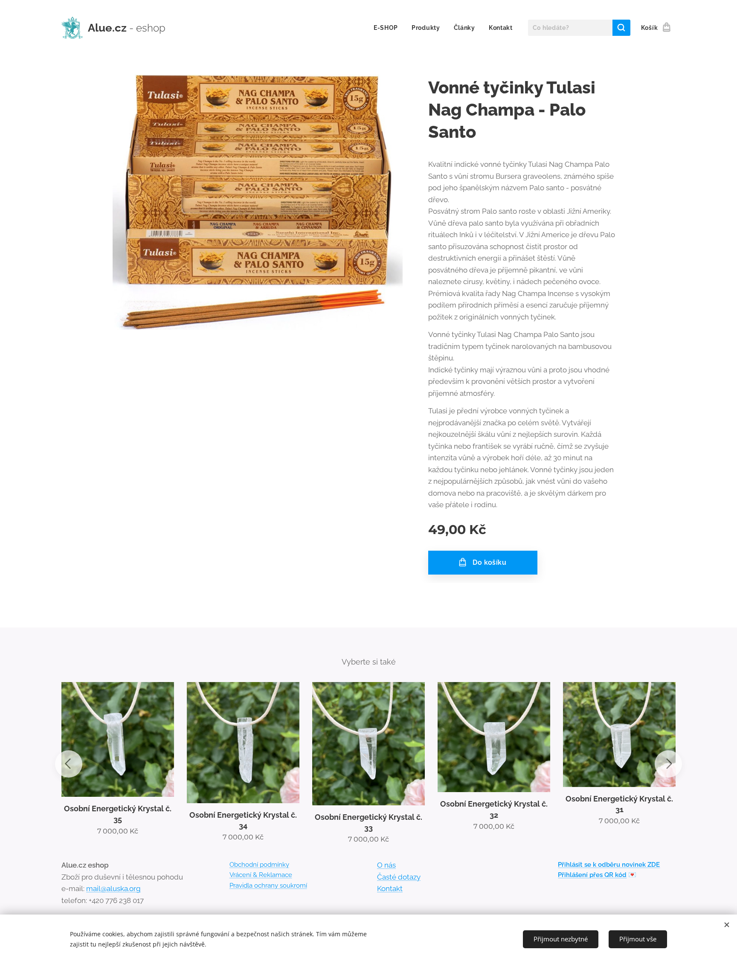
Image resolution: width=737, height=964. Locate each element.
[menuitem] (388, 27)
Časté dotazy (399, 877)
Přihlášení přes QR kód (592, 875)
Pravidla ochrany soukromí (268, 885)
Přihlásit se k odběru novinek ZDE (609, 864)
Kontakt (390, 888)
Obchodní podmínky (259, 864)
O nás (386, 865)
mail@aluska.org (113, 888)
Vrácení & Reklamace (260, 875)
